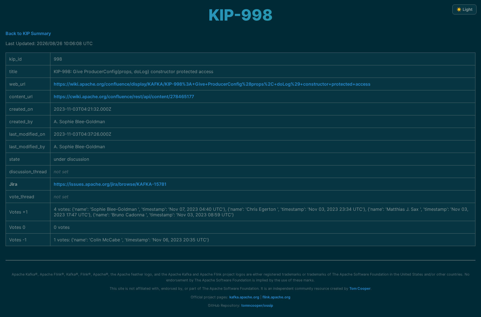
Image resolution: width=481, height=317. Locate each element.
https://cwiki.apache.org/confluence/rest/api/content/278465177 (124, 96)
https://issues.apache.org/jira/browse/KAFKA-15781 (110, 184)
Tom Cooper (359, 288)
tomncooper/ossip (257, 305)
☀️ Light (464, 9)
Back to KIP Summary (28, 33)
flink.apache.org (276, 297)
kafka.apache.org (244, 297)
